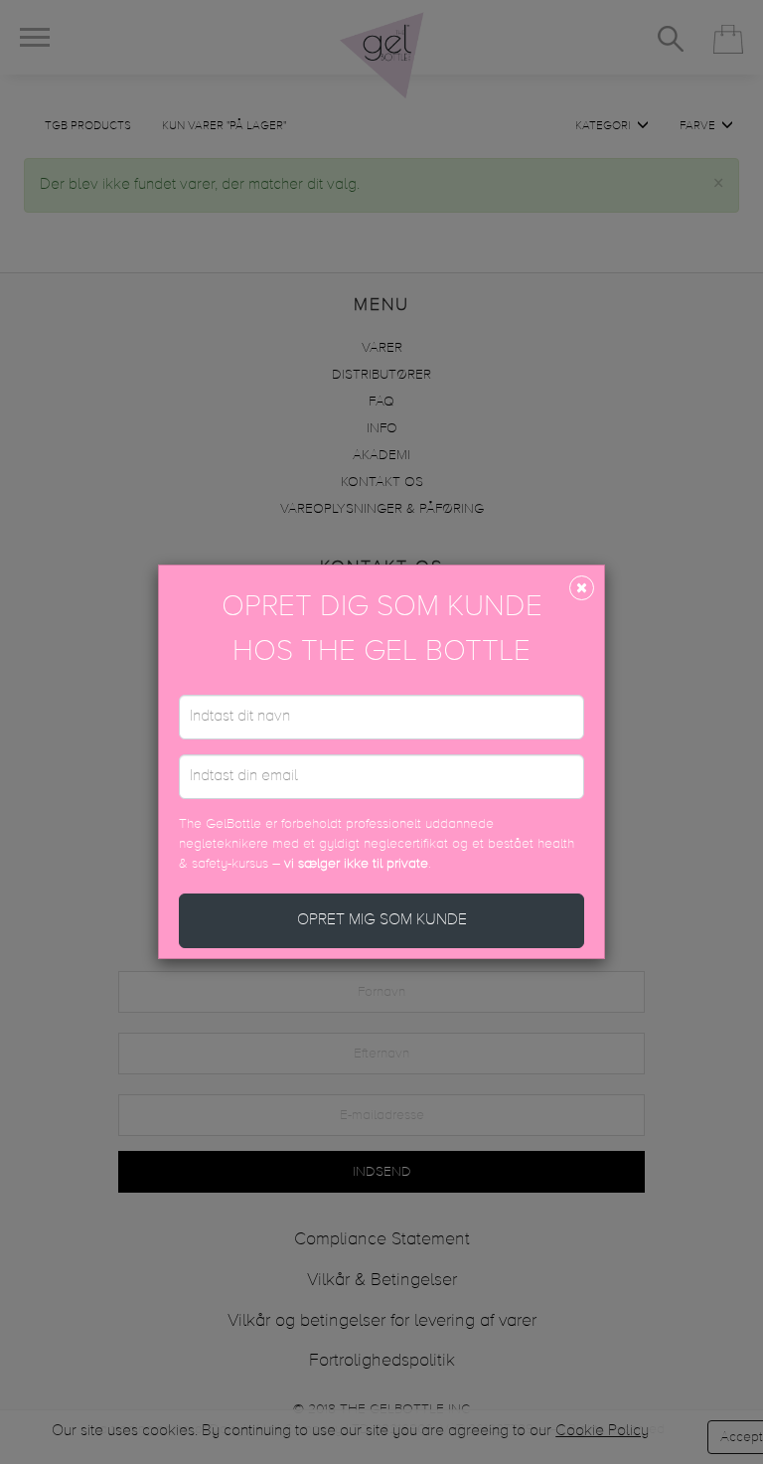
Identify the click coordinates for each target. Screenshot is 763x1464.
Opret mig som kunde (382, 920)
